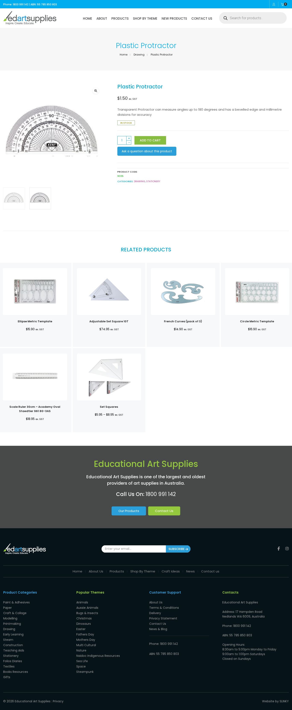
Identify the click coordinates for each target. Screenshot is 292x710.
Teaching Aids (13, 650)
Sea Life (82, 661)
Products (117, 571)
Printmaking (12, 624)
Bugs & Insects (87, 613)
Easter (81, 629)
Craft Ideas (171, 571)
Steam (8, 640)
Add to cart (150, 140)
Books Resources (15, 672)
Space (81, 666)
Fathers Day (85, 634)
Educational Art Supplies (32, 701)
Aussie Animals (87, 608)
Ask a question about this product (147, 151)
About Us (96, 571)
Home (123, 54)
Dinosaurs (83, 624)
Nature (81, 650)
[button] (96, 91)
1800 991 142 (161, 494)
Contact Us (164, 511)
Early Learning (13, 634)
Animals (82, 602)
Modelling (10, 618)
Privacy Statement (163, 618)
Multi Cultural (86, 645)
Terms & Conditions (164, 608)
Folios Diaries (12, 661)
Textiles (9, 666)
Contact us (210, 571)
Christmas (84, 618)
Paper (7, 608)
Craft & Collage (15, 613)
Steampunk (85, 672)
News (190, 571)
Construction (13, 645)
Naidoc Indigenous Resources (98, 656)
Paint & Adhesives (16, 602)
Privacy (58, 701)
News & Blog (158, 629)
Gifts (6, 677)
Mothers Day (85, 640)
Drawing (139, 54)
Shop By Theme (142, 571)
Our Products (128, 511)
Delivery (155, 613)
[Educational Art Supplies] (29, 23)
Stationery (153, 181)
